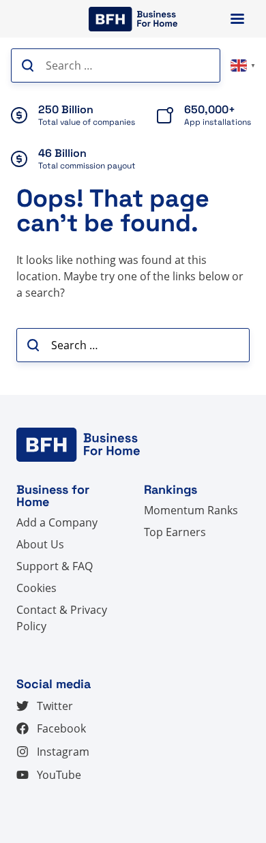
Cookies (36, 587)
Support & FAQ (54, 566)
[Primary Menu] (237, 19)
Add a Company (57, 522)
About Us (40, 544)
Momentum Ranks (191, 510)
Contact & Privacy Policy (61, 618)
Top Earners (175, 531)
